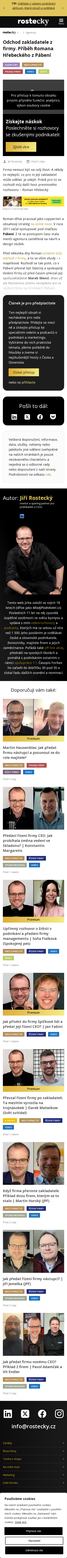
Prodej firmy (13, 71)
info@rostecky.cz (34, 1426)
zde (48, 474)
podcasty (11, 628)
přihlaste (28, 382)
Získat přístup (24, 372)
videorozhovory (43, 623)
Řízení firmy (36, 858)
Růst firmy (12, 772)
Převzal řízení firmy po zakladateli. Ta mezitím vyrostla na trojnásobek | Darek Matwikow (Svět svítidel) (33, 1105)
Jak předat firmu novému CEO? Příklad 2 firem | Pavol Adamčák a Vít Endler (32, 1366)
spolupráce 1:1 (25, 663)
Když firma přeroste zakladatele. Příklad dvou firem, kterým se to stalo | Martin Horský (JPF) (31, 1195)
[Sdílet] (40, 417)
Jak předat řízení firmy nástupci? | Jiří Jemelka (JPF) (33, 1281)
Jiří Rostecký (15, 161)
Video (30, 71)
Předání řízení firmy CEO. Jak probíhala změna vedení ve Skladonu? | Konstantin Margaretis (28, 843)
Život (43, 71)
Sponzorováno (15, 865)
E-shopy (10, 1120)
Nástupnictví (32, 64)
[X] (27, 417)
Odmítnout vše (34, 1550)
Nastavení (34, 1540)
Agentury (31, 32)
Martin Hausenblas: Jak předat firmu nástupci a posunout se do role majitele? (31, 752)
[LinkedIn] (8, 1413)
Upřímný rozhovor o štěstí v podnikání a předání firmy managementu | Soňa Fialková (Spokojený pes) (30, 936)
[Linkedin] (14, 417)
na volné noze (41, 224)
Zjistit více (20, 1522)
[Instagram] (59, 1413)
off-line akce (53, 648)
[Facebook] (42, 1413)
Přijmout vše (33, 1531)
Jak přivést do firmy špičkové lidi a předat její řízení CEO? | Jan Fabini (33, 1024)
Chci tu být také (20, 208)
